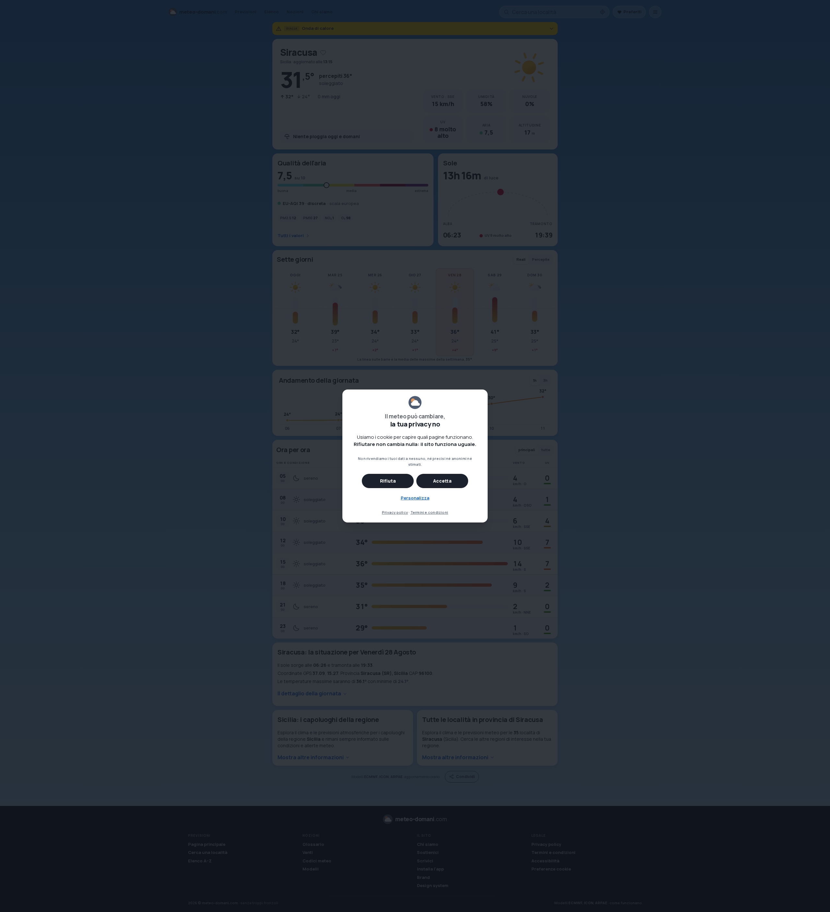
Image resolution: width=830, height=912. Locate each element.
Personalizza (415, 498)
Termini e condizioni (429, 512)
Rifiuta (388, 481)
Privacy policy (395, 512)
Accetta (442, 481)
